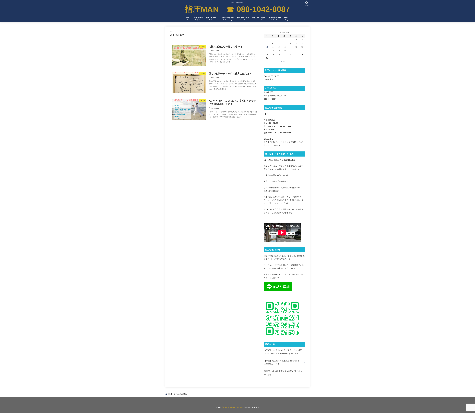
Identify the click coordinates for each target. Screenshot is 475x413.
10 (267, 47)
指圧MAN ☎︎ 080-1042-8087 (237, 9)
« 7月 (283, 62)
